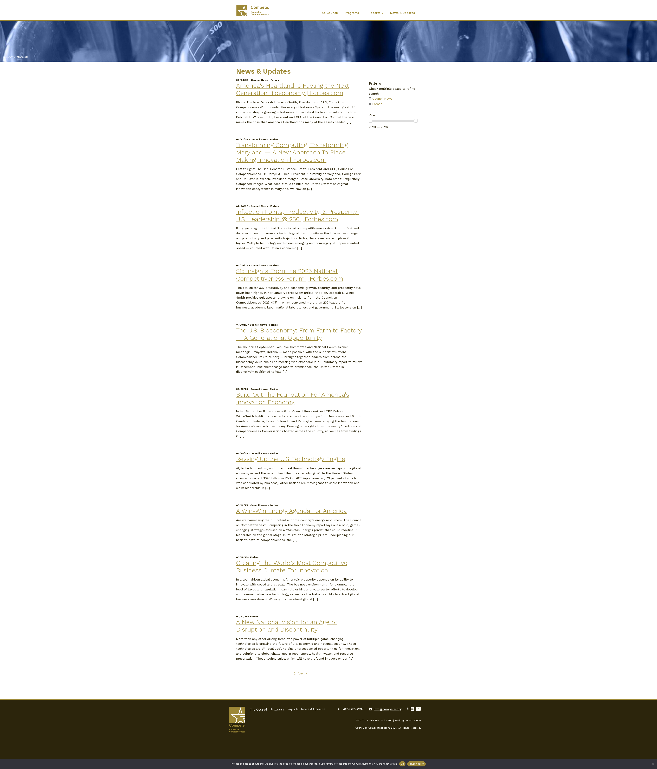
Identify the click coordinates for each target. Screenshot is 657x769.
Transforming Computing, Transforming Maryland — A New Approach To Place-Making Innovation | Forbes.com (292, 152)
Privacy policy (416, 763)
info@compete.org (388, 709)
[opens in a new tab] (409, 708)
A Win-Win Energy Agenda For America (291, 510)
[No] (652, 764)
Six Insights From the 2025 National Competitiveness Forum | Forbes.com (289, 274)
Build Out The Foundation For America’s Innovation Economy (292, 398)
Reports (374, 13)
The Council (329, 13)
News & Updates (402, 13)
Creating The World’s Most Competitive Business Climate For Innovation (291, 566)
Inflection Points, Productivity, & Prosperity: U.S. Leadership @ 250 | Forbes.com (297, 215)
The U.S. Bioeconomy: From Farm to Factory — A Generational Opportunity (299, 334)
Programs (352, 13)
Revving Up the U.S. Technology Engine (290, 459)
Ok (402, 763)
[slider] (370, 121)
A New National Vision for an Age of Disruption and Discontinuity (286, 626)
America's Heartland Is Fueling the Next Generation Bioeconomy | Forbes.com (292, 89)
